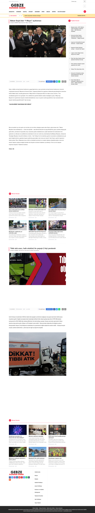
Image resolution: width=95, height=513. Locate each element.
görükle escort (38, 509)
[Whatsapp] (26, 477)
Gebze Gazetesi (59, 508)
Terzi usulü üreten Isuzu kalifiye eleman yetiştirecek (17, 210)
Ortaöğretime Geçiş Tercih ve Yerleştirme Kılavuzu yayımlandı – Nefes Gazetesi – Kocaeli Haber (46, 15)
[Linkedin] (17, 477)
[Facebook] (10, 477)
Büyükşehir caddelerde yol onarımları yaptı (15, 232)
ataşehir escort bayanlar (13, 509)
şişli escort (60, 510)
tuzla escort (56, 509)
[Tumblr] (29, 477)
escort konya (49, 510)
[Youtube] (19, 477)
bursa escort (44, 509)
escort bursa (31, 509)
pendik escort (75, 509)
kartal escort (80, 509)
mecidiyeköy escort (67, 510)
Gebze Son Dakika (51, 508)
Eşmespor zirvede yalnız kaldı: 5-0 (37, 209)
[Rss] (10, 480)
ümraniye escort (29, 510)
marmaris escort (42, 510)
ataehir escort (62, 509)
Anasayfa (12, 22)
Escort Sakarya (50, 509)
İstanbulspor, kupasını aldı (55, 458)
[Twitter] (12, 477)
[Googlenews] (24, 477)
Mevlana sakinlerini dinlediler (36, 436)
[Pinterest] (22, 477)
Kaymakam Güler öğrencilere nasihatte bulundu (56, 232)
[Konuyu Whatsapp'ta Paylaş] (59, 81)
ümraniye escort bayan (24, 509)
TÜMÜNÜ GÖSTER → (81, 15)
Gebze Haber (35, 508)
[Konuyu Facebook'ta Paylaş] (54, 81)
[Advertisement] (37, 69)
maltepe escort (68, 509)
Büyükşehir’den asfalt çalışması (36, 458)
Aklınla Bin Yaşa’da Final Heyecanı (37, 231)
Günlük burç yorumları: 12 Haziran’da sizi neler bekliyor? (16, 437)
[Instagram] (15, 477)
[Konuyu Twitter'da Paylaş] (57, 81)
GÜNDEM (16, 22)
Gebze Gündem (42, 508)
